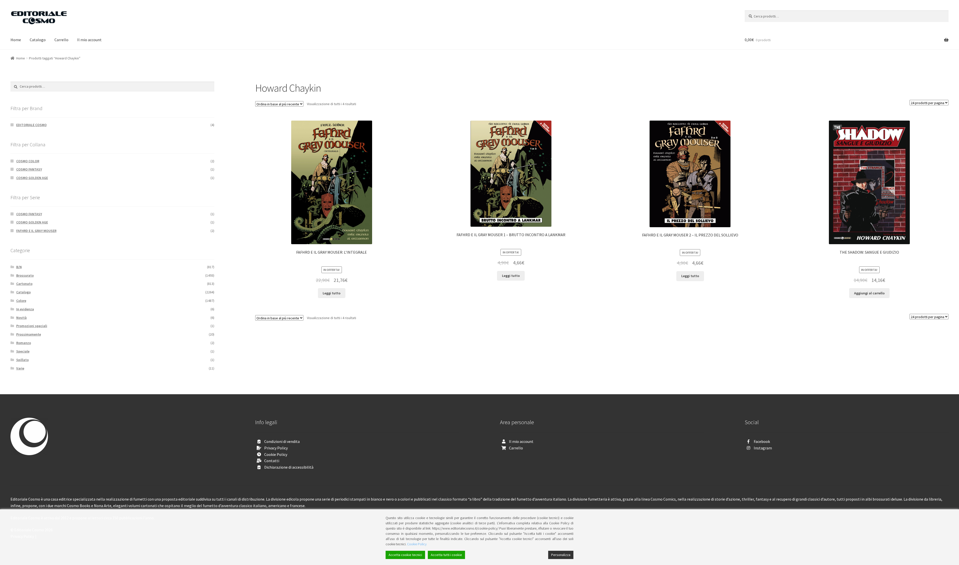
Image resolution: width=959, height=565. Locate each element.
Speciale (22, 351)
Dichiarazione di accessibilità (288, 467)
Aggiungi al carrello (869, 293)
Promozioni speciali (31, 326)
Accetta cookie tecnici (405, 555)
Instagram (763, 447)
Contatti (271, 460)
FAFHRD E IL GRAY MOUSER (36, 230)
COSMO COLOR (27, 161)
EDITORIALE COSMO (31, 125)
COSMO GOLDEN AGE (32, 178)
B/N (19, 267)
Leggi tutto (331, 293)
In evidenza (25, 309)
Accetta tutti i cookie (446, 555)
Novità (21, 317)
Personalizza (560, 555)
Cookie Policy (275, 454)
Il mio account (89, 39)
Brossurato (25, 275)
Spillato (22, 360)
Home (15, 39)
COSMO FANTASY (29, 169)
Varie (20, 368)
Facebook (762, 441)
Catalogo (38, 39)
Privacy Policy (276, 447)
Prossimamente (28, 334)
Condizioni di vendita (282, 441)
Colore (21, 300)
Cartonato (24, 283)
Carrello (61, 39)
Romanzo (23, 343)
